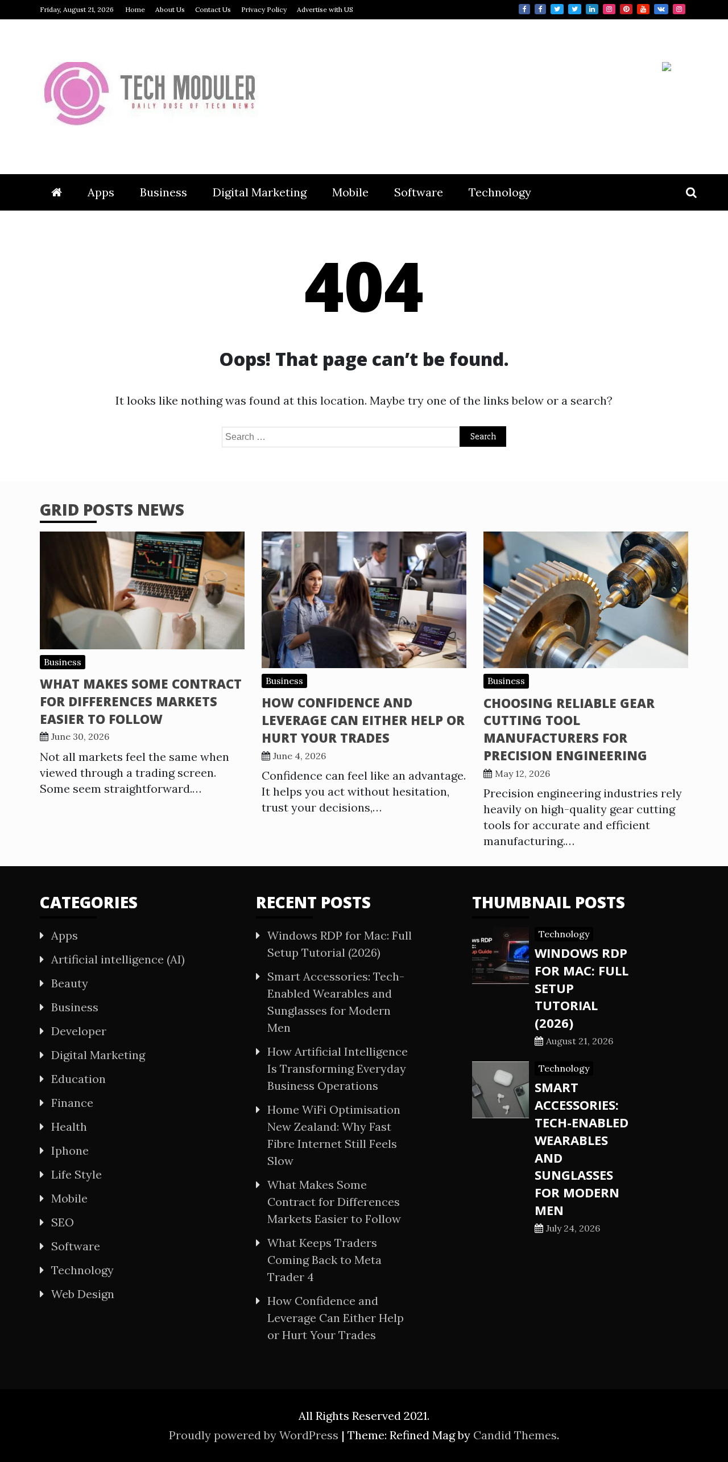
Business (163, 192)
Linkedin (592, 9)
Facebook (524, 9)
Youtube (643, 9)
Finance (72, 1103)
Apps (101, 192)
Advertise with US (325, 9)
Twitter (557, 9)
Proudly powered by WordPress (255, 1435)
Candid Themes (515, 1435)
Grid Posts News (112, 509)
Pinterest (626, 9)
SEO (62, 1222)
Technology (500, 192)
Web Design (82, 1294)
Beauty (69, 983)
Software (418, 192)
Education (78, 1079)
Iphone (70, 1150)
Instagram (609, 9)
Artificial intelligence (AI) (118, 959)
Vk (661, 9)
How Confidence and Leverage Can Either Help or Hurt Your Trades (363, 720)
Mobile (350, 192)
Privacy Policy (264, 9)
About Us (170, 9)
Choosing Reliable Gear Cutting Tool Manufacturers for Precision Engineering (569, 729)
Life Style (76, 1174)
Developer (78, 1031)
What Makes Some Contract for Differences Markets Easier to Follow (141, 701)
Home (135, 9)
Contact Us (213, 9)
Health (69, 1126)
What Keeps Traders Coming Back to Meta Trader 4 (324, 1260)
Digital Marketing (260, 192)
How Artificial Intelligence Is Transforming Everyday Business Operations (337, 1068)
